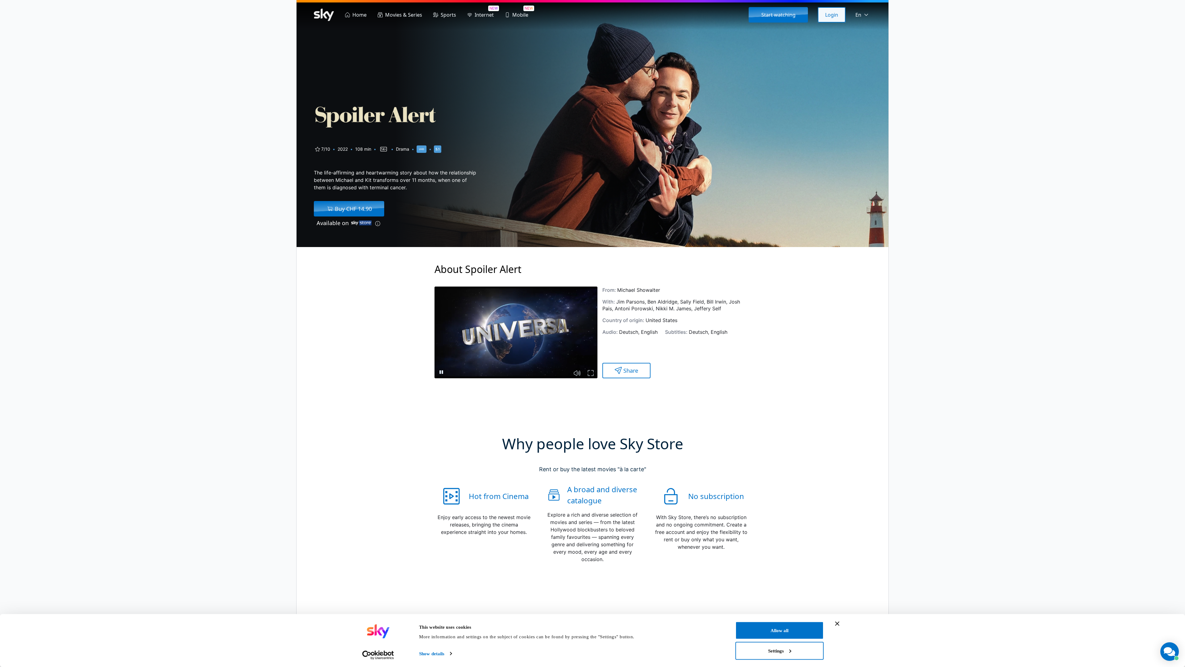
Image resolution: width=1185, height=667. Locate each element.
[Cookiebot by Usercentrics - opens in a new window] (378, 655)
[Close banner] (837, 624)
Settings (776, 650)
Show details (431, 653)
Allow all (779, 630)
